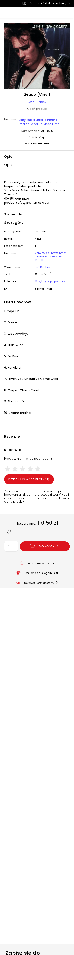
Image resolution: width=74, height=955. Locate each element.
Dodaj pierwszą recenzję (29, 479)
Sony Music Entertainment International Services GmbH (39, 122)
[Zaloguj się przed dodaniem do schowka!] (8, 531)
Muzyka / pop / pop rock (50, 281)
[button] (37, 56)
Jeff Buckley (37, 102)
